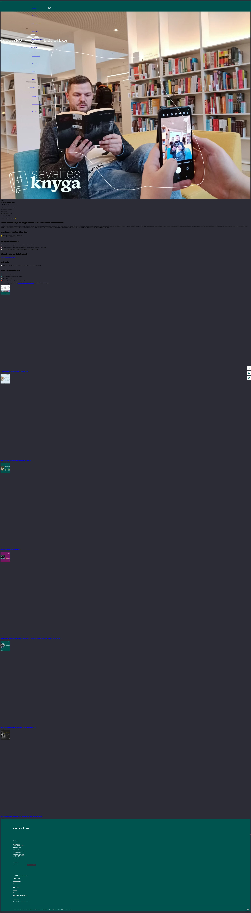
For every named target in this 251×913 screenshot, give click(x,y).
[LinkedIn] (3, 2)
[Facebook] (0, 2)
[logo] (13, 7)
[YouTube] (1, 2)
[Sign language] (51, 8)
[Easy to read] (49, 8)
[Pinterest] (4, 2)
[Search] (46, 8)
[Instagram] (2, 2)
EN (55, 7)
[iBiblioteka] (249, 373)
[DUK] (249, 378)
